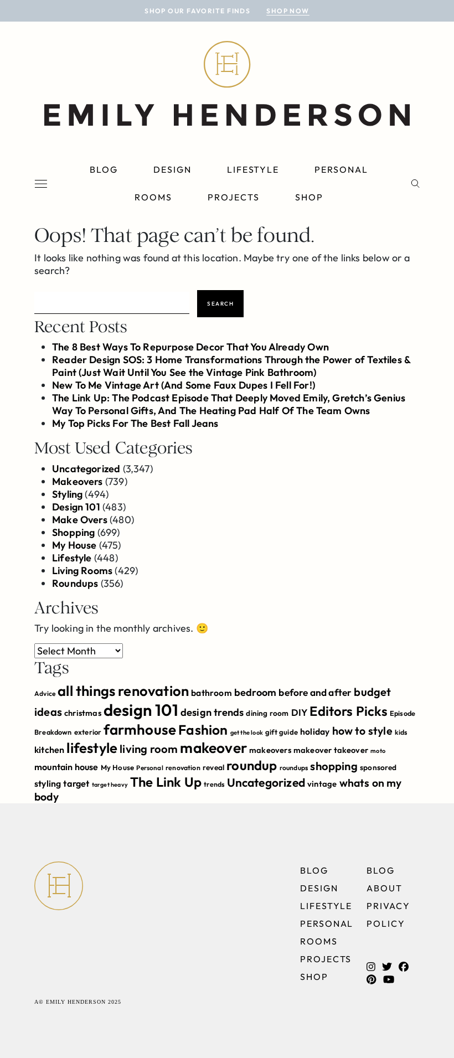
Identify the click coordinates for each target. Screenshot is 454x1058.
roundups (294, 767)
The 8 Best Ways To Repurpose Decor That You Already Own (190, 346)
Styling (67, 494)
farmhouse (140, 729)
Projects (233, 197)
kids (401, 732)
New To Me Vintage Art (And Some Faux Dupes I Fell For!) (183, 385)
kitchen (49, 749)
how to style (362, 730)
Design (172, 169)
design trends (212, 712)
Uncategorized (86, 468)
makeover (213, 748)
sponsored (378, 767)
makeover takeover (330, 750)
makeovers (270, 750)
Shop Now (287, 11)
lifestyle (91, 748)
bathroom (211, 692)
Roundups (75, 583)
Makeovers (77, 481)
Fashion (203, 729)
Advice (44, 693)
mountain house (66, 766)
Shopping (73, 532)
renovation (183, 767)
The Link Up (166, 781)
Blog (104, 169)
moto (377, 751)
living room (149, 749)
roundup (251, 765)
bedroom (255, 692)
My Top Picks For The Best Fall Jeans (135, 423)
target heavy (110, 784)
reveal (213, 767)
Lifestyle (253, 169)
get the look (246, 732)
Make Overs (79, 519)
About (385, 888)
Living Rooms (82, 570)
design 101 (141, 710)
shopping (333, 766)
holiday (314, 731)
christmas (82, 713)
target (76, 783)
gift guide (281, 731)
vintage (322, 783)
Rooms (153, 197)
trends (214, 784)
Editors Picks (348, 711)
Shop (309, 197)
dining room (267, 713)
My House (74, 545)
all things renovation (123, 691)
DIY (299, 712)
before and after (315, 693)
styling (47, 783)
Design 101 (76, 506)
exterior (87, 731)
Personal (341, 169)
